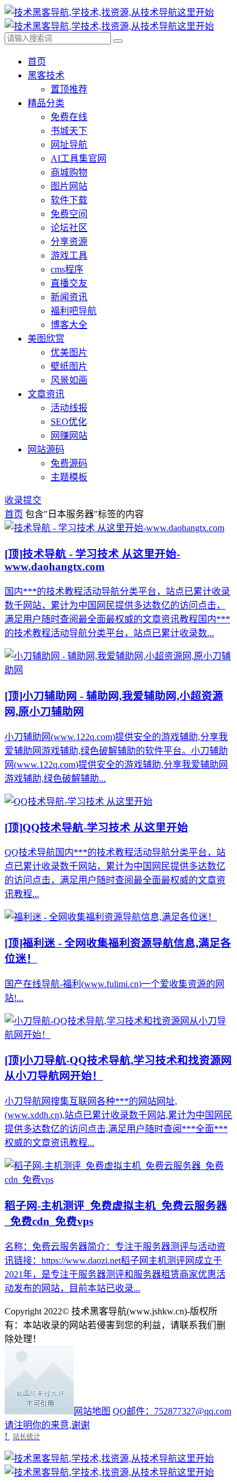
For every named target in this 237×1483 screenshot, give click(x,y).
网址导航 (69, 145)
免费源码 (69, 463)
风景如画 (69, 380)
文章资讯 (46, 394)
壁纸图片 (69, 366)
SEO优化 (69, 422)
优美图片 (69, 352)
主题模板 (69, 477)
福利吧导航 (74, 311)
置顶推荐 (69, 89)
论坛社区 (69, 228)
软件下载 (69, 200)
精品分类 (46, 103)
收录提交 (23, 500)
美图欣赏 (46, 338)
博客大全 (69, 325)
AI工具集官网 (78, 158)
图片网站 (69, 186)
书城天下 (69, 131)
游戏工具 (69, 255)
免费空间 (69, 214)
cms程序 (67, 269)
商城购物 (69, 172)
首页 (37, 61)
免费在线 (69, 117)
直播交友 (69, 283)
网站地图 (92, 1411)
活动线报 (69, 408)
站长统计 (26, 1436)
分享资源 (69, 241)
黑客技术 (46, 75)
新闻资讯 (69, 297)
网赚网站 (69, 435)
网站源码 (46, 449)
